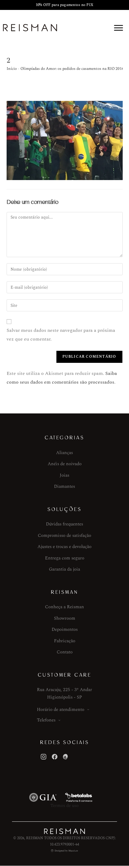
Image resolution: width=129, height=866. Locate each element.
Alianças (64, 452)
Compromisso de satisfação (64, 535)
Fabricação (64, 640)
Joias (64, 475)
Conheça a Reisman (64, 606)
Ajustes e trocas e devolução (65, 546)
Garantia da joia (64, 569)
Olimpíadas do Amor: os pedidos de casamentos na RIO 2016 (72, 69)
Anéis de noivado (65, 463)
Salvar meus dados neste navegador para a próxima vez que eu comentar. (61, 335)
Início (12, 69)
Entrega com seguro (64, 558)
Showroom (64, 618)
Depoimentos (65, 629)
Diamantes (64, 486)
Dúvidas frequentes (64, 524)
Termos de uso (64, 805)
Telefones (46, 720)
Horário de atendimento (60, 709)
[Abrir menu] (118, 27)
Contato (65, 652)
